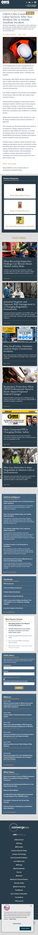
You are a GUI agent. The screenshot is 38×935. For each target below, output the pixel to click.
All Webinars (8, 765)
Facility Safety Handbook (12, 592)
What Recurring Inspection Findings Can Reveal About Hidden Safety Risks (18, 263)
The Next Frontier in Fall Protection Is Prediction (16, 545)
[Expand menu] (35, 3)
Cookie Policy (12, 919)
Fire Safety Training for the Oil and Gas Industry (16, 801)
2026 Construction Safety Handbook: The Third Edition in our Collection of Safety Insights (17, 602)
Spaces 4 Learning (19, 887)
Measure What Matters (11, 790)
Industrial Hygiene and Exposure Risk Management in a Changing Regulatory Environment (19, 305)
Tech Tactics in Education (19, 894)
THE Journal (19, 901)
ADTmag (19, 843)
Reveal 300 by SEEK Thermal (20, 195)
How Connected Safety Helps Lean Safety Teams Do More (17, 515)
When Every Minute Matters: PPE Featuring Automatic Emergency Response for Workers (18, 725)
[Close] (31, 906)
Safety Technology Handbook (13, 596)
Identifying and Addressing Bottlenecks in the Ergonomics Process (19, 785)
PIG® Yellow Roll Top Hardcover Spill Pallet (20, 226)
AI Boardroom (19, 840)
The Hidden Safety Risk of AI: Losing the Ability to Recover (17, 529)
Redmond (19, 876)
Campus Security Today (19, 851)
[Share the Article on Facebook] (27, 13)
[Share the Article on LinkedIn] (30, 13)
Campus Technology (19, 854)
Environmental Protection (19, 858)
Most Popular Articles (14, 619)
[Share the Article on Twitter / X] (33, 13)
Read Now (7, 278)
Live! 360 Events (19, 861)
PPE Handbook (9, 584)
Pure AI (19, 872)
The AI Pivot (19, 897)
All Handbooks (9, 612)
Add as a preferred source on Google (31, 5)
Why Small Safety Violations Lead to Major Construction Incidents (18, 348)
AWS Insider (19, 847)
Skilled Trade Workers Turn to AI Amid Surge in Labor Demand (19, 502)
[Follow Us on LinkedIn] (29, 2)
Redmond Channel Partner (19, 879)
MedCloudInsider (19, 868)
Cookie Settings (17, 923)
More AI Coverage (10, 572)
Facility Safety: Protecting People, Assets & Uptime (18, 716)
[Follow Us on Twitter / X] (32, 2)
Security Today (19, 883)
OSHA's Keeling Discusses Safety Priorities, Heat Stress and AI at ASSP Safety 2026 (19, 630)
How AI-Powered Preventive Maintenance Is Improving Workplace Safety (18, 560)
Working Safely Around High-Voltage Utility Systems (18, 745)
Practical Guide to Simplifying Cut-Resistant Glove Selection (18, 807)
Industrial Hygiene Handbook (13, 608)
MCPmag (19, 865)
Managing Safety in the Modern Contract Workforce (19, 624)
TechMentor (19, 890)
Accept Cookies (25, 928)
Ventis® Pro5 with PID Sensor (20, 211)
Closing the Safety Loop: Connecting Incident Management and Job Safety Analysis (19, 735)
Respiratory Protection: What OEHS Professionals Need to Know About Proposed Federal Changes (18, 390)
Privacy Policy (16, 677)
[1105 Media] (19, 835)
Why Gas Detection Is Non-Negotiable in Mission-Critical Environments (19, 470)
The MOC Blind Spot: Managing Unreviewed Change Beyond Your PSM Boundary (18, 795)
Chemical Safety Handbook (13, 588)
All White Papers (10, 812)
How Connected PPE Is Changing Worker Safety (16, 430)
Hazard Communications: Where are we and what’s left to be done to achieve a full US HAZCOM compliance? (18, 705)
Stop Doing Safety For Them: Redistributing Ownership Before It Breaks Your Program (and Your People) (18, 757)
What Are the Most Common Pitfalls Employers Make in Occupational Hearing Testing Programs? (19, 778)
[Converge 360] (19, 827)
